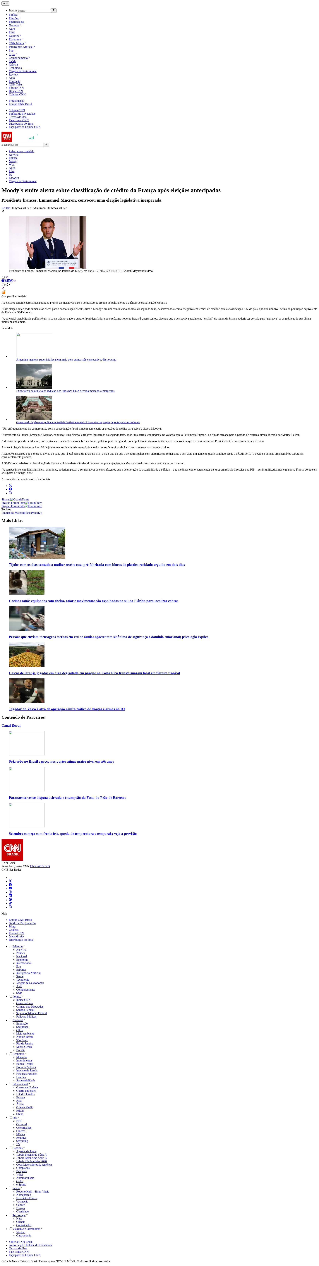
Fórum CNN (16, 87)
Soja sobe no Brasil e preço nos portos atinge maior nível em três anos (61, 761)
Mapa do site (16, 936)
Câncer (20, 1204)
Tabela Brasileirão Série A (31, 1154)
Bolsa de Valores (26, 1067)
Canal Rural (10, 725)
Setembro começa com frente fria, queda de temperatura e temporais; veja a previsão (73, 834)
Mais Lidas (12, 520)
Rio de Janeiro (24, 1043)
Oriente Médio (24, 1107)
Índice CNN (23, 999)
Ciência (13, 64)
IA (10, 174)
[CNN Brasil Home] (21, 141)
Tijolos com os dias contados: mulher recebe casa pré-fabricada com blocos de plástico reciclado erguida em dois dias (97, 565)
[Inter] (11, 877)
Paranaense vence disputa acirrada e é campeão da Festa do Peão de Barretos (67, 798)
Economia (15, 39)
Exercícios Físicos (26, 1198)
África (20, 1104)
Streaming (22, 1141)
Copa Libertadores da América (34, 1164)
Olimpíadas (23, 1167)
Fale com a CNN (19, 120)
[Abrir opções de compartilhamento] (8, 285)
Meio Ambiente (25, 1033)
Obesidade (22, 1211)
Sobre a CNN (17, 110)
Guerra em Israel (26, 1090)
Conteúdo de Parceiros (23, 717)
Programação (16, 100)
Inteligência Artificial (21, 46)
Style (12, 54)
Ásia (19, 1100)
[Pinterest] (10, 899)
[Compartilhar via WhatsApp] (11, 281)
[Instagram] (10, 892)
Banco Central (24, 1063)
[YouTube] (10, 888)
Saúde (12, 61)
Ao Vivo (21, 949)
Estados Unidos (25, 1094)
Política (13, 14)
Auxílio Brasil (24, 1036)
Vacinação (22, 1201)
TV (18, 1144)
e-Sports (21, 1184)
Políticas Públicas (26, 1016)
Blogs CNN (16, 91)
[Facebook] (10, 885)
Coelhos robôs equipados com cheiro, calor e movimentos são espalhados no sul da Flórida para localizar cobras (93, 601)
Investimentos (24, 1060)
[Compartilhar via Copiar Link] (14, 281)
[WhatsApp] (10, 907)
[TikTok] (10, 903)
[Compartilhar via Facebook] (2, 281)
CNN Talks (15, 84)
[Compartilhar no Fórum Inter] (3, 293)
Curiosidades (23, 1225)
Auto (12, 77)
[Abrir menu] (5, 3)
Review (13, 74)
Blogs (12, 926)
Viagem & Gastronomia (23, 71)
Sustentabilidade (25, 1080)
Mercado (21, 1057)
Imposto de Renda (26, 1070)
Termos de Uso (18, 117)
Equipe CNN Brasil (20, 104)
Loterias (21, 1077)
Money (13, 161)
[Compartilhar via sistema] (2, 288)
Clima (19, 1030)
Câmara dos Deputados (29, 1006)
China (19, 1114)
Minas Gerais (24, 1046)
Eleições (14, 18)
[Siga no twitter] (10, 485)
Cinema (20, 1131)
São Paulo (22, 1040)
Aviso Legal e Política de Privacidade (30, 1245)
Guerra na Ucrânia (27, 1087)
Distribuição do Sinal (21, 123)
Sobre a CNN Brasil (20, 1241)
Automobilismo (25, 1177)
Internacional (16, 21)
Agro (12, 28)
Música (20, 1134)
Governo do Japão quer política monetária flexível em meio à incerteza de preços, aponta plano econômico (78, 422)
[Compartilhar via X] (5, 281)
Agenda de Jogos (26, 1151)
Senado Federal (25, 1009)
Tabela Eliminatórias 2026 (31, 1161)
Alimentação (23, 1194)
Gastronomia (23, 1235)
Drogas (20, 1208)
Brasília (20, 1050)
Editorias (18, 946)
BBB (19, 1121)
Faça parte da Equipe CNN (25, 126)
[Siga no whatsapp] (10, 493)
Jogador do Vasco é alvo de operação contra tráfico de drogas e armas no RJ (67, 709)
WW (11, 164)
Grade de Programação (22, 923)
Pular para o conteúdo (21, 151)
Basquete (21, 1171)
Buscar (13, 10)
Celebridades (23, 1127)
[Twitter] (10, 881)
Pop (11, 50)
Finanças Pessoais (26, 1073)
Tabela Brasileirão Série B (31, 1157)
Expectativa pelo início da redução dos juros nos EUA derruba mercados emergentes (65, 390)
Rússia (20, 1110)
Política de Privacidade (22, 113)
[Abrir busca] (53, 10)
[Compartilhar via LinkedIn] (8, 281)
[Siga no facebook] (10, 489)
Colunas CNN (17, 94)
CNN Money (16, 43)
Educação (14, 81)
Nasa (19, 1218)
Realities (21, 1137)
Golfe (19, 1181)
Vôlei (19, 1174)
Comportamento (18, 57)
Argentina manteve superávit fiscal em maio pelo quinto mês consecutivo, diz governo (66, 359)
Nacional (14, 25)
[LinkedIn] (10, 896)
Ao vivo (13, 154)
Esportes (14, 35)
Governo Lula (24, 1003)
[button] (159, 241)
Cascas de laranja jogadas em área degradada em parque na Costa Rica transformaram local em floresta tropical (94, 673)
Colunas (13, 929)
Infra (11, 32)
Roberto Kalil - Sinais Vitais (32, 1191)
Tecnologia (15, 67)
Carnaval (21, 1124)
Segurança (22, 1026)
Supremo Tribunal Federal (31, 1013)
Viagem (20, 1232)
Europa (20, 1097)
